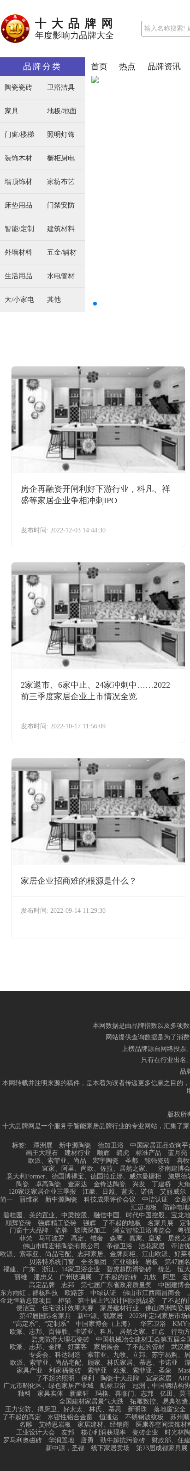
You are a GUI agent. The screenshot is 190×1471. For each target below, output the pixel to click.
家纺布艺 (61, 181)
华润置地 (61, 1440)
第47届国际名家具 (45, 1316)
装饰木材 (18, 158)
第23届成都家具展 (162, 1448)
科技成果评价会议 (110, 1199)
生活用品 (18, 276)
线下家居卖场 (110, 1448)
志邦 (67, 1285)
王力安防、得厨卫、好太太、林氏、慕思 (63, 1409)
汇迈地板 (144, 1207)
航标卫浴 (113, 1386)
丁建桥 (161, 1184)
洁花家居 (152, 1246)
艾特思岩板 (55, 1425)
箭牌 (61, 1230)
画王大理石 (42, 1153)
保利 (87, 1378)
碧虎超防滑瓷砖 (129, 1269)
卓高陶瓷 (48, 1184)
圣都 (131, 1161)
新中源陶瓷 (75, 1145)
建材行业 (77, 1153)
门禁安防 (61, 205)
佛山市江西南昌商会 (152, 1293)
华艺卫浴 (153, 1324)
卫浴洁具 (61, 87)
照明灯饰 (61, 134)
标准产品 (148, 1153)
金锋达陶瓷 (110, 1184)
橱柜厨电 (61, 158)
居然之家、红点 (142, 1332)
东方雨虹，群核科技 (29, 1293)
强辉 (89, 1223)
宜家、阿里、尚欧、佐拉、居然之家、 (97, 1169)
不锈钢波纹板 (144, 1417)
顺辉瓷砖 (18, 1223)
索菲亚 (97, 1370)
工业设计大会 (35, 1432)
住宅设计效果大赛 (68, 1308)
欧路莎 (74, 1293)
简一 (6, 1199)
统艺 (164, 1269)
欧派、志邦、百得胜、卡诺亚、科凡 (61, 1332)
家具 (11, 111)
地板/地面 (62, 111)
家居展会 (106, 1347)
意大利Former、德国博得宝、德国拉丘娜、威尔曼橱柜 (83, 1176)
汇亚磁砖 (126, 1262)
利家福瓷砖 (65, 1370)
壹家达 (77, 1184)
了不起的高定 (21, 1417)
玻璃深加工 (90, 1230)
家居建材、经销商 (103, 1425)
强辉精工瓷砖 (57, 1223)
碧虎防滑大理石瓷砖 (60, 1340)
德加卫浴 (111, 1145)
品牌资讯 (164, 66)
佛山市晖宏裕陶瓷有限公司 (61, 1246)
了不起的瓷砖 (117, 1277)
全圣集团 (94, 1262)
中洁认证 (155, 1199)
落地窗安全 (170, 1409)
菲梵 (25, 1238)
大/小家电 (19, 299)
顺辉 (103, 1153)
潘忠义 (43, 1277)
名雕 (25, 1425)
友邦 (67, 1432)
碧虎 (122, 1153)
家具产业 (29, 1370)
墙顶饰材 (18, 181)
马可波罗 (52, 1238)
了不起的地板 (121, 1223)
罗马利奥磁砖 (22, 1440)
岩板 (151, 1262)
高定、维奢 (87, 1238)
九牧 (149, 1277)
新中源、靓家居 (100, 1316)
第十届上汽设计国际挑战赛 (116, 1301)
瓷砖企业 (145, 1432)
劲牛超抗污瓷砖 (122, 1440)
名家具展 (160, 1223)
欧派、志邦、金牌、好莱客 (48, 1347)
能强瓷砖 (157, 1161)
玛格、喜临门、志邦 (124, 1394)
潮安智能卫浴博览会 (142, 1230)
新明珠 (137, 1409)
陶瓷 (22, 1184)
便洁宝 (26, 1308)
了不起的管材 (145, 1347)
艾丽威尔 (173, 1192)
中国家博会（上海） (105, 1324)
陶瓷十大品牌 (120, 1378)
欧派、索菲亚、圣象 (142, 1370)
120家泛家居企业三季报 (42, 1192)
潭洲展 (43, 1145)
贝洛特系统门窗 (51, 1262)
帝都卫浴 (119, 1246)
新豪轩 (79, 1394)
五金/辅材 (62, 252)
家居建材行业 (119, 1308)
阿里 (169, 1277)
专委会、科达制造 (55, 1355)
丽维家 (29, 1199)
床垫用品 (18, 205)
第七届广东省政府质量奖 (116, 1285)
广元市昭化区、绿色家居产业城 (48, 1386)
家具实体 (50, 1394)
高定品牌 (42, 1285)
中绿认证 (103, 1293)
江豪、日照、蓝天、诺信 (118, 1192)
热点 (127, 66)
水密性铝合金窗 (70, 1417)
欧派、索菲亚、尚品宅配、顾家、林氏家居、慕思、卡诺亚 (94, 1363)
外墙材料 (18, 252)
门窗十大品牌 (29, 1230)
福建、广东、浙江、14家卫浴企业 (51, 1269)
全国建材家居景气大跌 (91, 1401)
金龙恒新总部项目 (26, 1301)
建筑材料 (61, 229)
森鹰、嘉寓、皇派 (135, 1238)
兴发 (138, 1184)
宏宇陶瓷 (106, 1161)
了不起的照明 (55, 1378)
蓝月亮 (177, 1153)
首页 (99, 66)
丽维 (20, 1277)
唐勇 (87, 1440)
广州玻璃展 (75, 1277)
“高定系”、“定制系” (41, 1324)
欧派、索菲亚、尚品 (57, 1161)
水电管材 (61, 276)
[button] (95, 303)
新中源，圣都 (65, 1448)
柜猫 (64, 1301)
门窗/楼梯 (19, 134)
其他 (54, 299)
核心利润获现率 (103, 1432)
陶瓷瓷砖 (18, 87)
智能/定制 (19, 229)
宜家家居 (159, 1378)
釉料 (24, 1394)
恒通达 (109, 1417)
